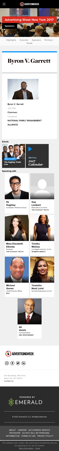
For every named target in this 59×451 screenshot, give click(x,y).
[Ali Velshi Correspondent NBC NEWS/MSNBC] (30, 311)
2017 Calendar (35, 162)
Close (37, 448)
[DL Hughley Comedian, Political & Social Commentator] (17, 186)
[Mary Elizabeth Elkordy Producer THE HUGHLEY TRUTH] (17, 228)
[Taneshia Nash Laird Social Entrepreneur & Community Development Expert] (42, 270)
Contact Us (8, 381)
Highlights (11, 40)
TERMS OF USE (28, 436)
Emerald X (23, 417)
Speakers (36, 40)
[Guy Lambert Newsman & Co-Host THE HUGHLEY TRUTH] (42, 186)
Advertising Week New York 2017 (29, 19)
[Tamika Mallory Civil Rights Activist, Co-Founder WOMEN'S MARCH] (42, 228)
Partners (48, 40)
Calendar (24, 40)
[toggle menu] (4, 4)
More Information (26, 448)
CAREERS (22, 430)
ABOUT (12, 430)
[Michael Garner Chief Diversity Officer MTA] (17, 270)
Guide (29, 43)
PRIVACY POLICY (45, 436)
